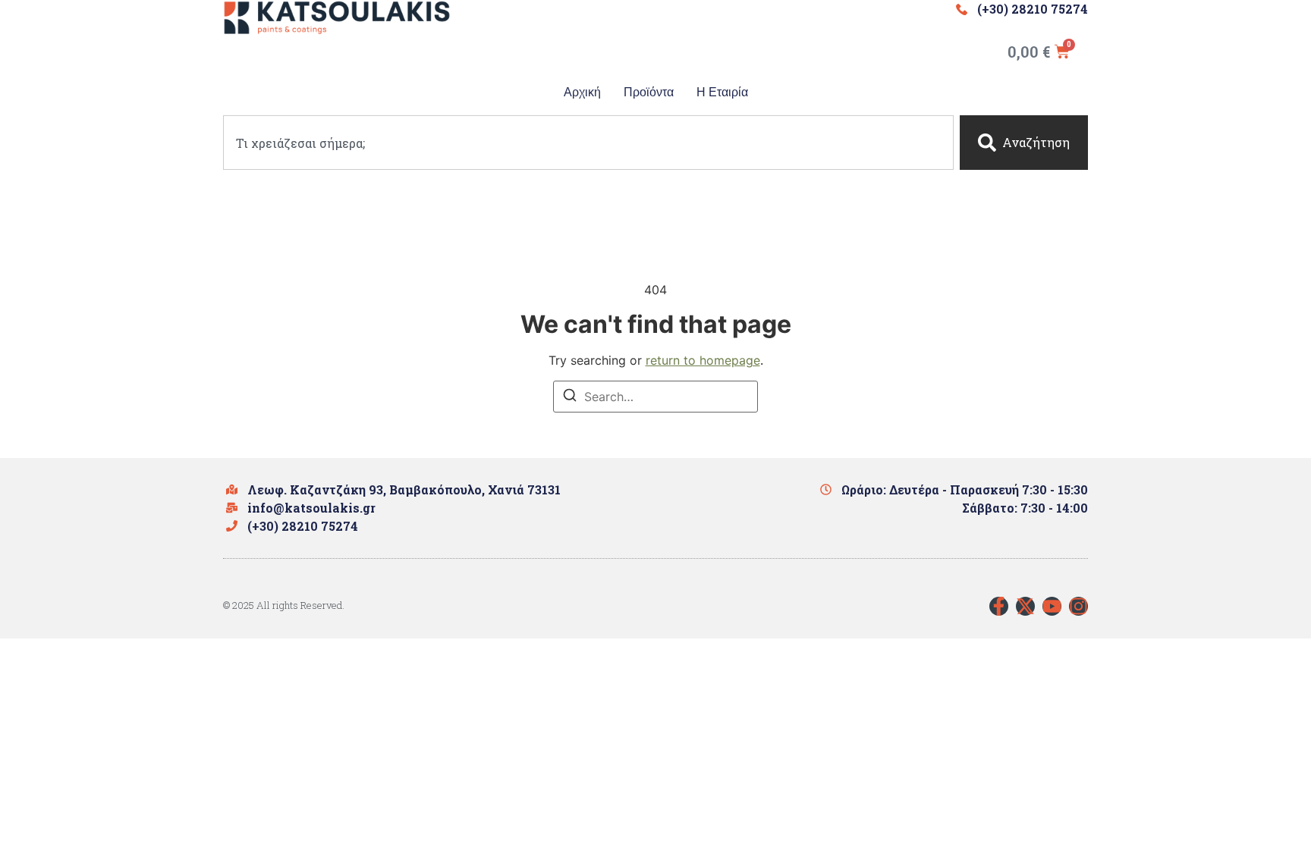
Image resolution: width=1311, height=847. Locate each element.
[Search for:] (655, 397)
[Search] (569, 397)
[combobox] (588, 142)
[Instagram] (1078, 606)
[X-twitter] (1025, 606)
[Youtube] (1051, 606)
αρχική (582, 92)
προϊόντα (649, 92)
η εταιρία (722, 92)
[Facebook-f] (998, 606)
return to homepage (703, 360)
